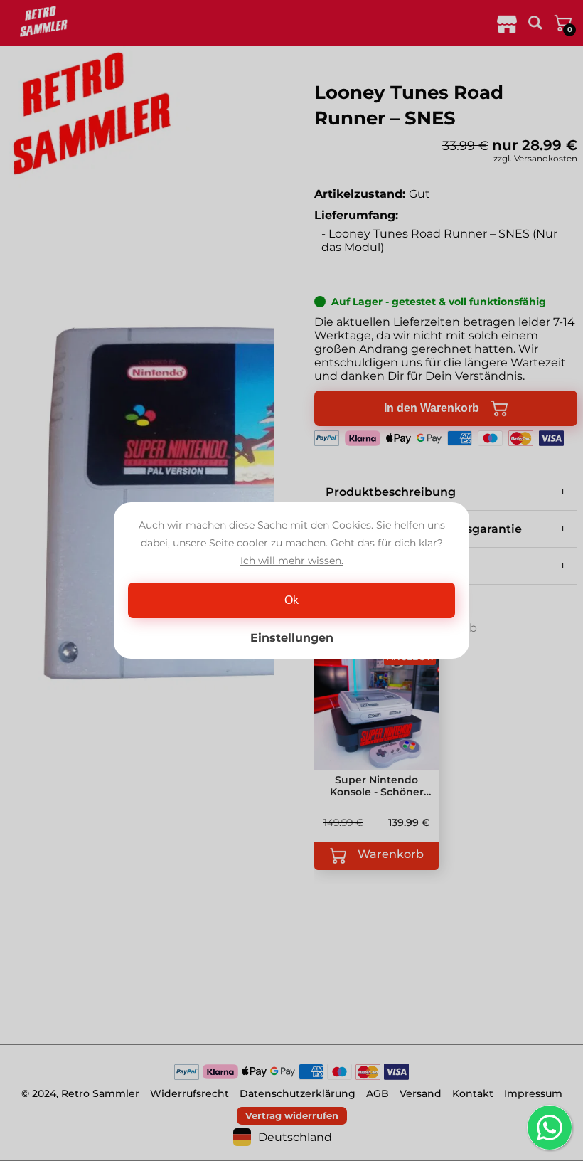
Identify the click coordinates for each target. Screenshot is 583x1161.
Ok (291, 600)
